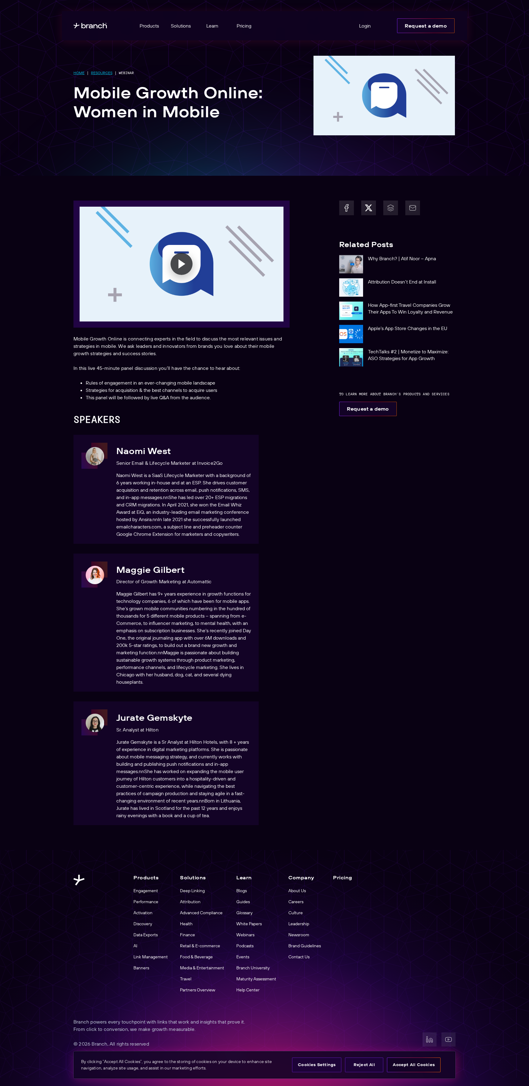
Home (78, 72)
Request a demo (426, 26)
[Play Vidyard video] (181, 264)
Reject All (364, 1064)
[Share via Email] (412, 208)
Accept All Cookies (414, 1064)
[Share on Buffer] (390, 208)
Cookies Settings (317, 1064)
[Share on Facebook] (346, 208)
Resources (101, 72)
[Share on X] (368, 208)
